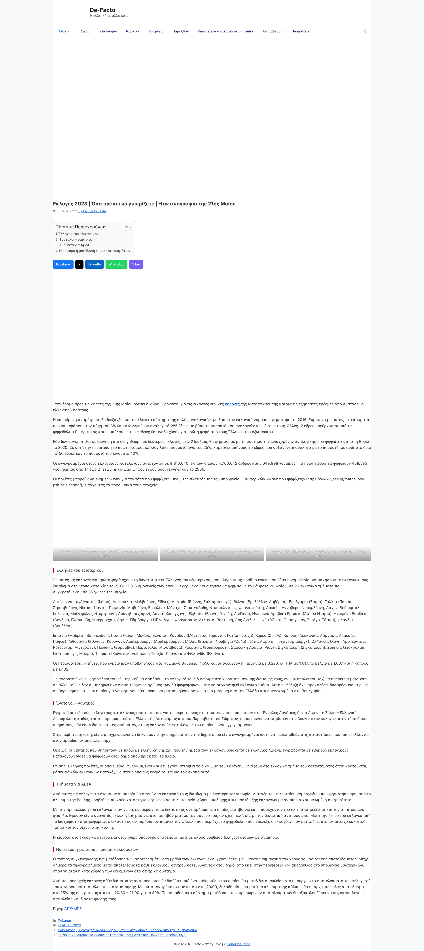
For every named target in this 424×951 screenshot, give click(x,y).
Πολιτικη (64, 31)
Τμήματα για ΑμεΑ (74, 245)
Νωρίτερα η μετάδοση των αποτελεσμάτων (94, 251)
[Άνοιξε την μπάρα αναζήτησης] (364, 31)
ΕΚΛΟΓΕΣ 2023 (69, 925)
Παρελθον (180, 31)
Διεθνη (85, 31)
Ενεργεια (156, 31)
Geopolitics (301, 31)
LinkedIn (94, 264)
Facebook (63, 264)
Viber (136, 264)
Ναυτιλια (133, 31)
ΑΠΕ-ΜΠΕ (73, 908)
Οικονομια (108, 31)
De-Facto (102, 10)
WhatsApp (116, 264)
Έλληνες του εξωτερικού (78, 234)
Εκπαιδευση (273, 31)
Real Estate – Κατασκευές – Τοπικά (226, 31)
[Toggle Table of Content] (125, 227)
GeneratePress (238, 944)
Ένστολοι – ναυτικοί (75, 239)
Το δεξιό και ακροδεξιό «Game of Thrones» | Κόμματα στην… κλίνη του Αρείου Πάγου (122, 935)
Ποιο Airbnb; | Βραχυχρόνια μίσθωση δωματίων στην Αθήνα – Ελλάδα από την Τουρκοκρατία (127, 930)
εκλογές (233, 404)
